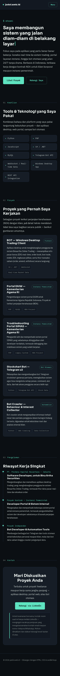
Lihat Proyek (13, 80)
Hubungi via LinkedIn (30, 605)
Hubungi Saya (36, 80)
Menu (53, 5)
